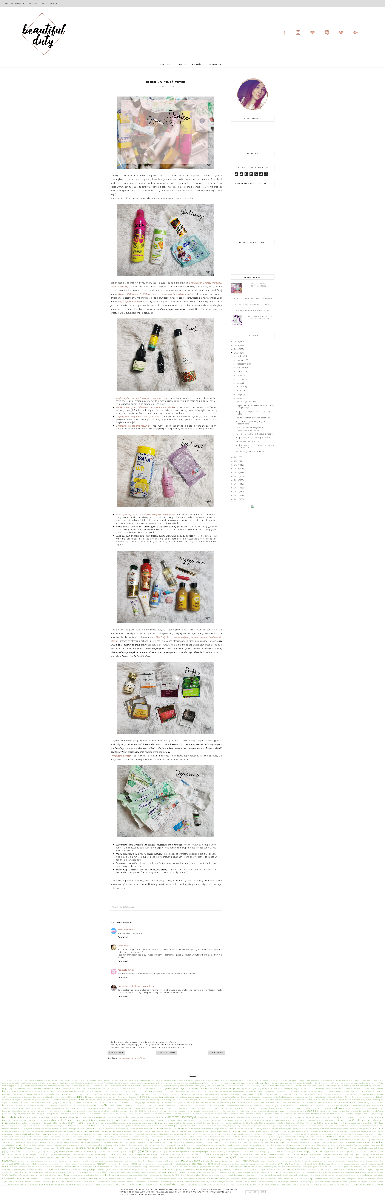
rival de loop (43, 1164)
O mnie (33, 3)
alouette (188, 1080)
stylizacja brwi (377, 1169)
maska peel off (318, 1128)
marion (373, 1125)
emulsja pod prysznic (103, 1102)
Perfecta (309, 1147)
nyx (62, 1139)
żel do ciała (320, 1184)
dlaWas (5, 1100)
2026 (236, 341)
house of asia (17, 1111)
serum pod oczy (133, 1167)
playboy (262, 1152)
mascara (48, 1129)
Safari (205, 1164)
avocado (169, 1083)
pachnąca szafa (197, 1145)
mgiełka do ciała (268, 1131)
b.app (191, 1083)
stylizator (5, 1172)
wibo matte (22, 1182)
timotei (183, 1175)
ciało (363, 1091)
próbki (217, 1157)
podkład (142, 1154)
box (12, 1091)
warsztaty (341, 1179)
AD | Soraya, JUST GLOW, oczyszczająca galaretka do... (255, 446)
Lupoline (103, 1126)
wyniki (344, 1181)
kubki (259, 1120)
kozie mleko (224, 1117)
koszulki (216, 1117)
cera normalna (236, 1091)
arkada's (77, 1083)
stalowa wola (272, 1169)
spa (136, 1169)
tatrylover (44, 1175)
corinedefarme (198, 1094)
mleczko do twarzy (111, 1134)
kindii (294, 1113)
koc (336, 1114)
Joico (53, 1113)
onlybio (318, 1142)
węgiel (4, 1182)
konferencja (99, 1117)
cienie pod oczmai (15, 1094)
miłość (350, 1131)
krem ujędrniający (169, 1120)
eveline (235, 1102)
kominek (82, 1117)
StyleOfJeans (351, 1169)
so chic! (45, 1169)
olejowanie (279, 1142)
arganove (56, 1083)
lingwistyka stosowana (351, 1123)
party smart (345, 1145)
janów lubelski (290, 1111)
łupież (148, 1126)
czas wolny (347, 1094)
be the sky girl (128, 1085)
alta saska (196, 1080)
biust (117, 1088)
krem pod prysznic (134, 1120)
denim (131, 1097)
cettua (267, 1091)
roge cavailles (53, 1164)
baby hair (210, 1083)
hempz (239, 1108)
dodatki (45, 1099)
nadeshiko (73, 1137)
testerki (101, 1175)
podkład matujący (166, 1154)
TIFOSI (178, 1175)
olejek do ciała (112, 1142)
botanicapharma (376, 1088)
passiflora (353, 1145)
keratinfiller (233, 1114)
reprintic (308, 1161)
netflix (294, 1137)
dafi (3, 1097)
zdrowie (162, 1184)
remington (281, 1161)
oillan (380, 1139)
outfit (174, 1145)
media (136, 1131)
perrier (346, 1148)
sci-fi (293, 1164)
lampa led (137, 1123)
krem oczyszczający (103, 1120)
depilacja (154, 1097)
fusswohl (261, 1105)
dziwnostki (297, 1100)
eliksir (27, 1102)
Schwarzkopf (283, 1163)
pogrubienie (243, 1154)
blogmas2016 (185, 1088)
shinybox (247, 1166)
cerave (253, 1091)
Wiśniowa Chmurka (126, 929)
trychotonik (351, 1175)
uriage (94, 1178)
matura (72, 1131)
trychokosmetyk (341, 1175)
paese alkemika (215, 1145)
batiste (66, 1085)
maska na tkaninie (227, 1129)
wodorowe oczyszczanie (206, 1182)
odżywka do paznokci (308, 1139)
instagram (163, 1111)
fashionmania (23, 1105)
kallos (112, 1114)
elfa (13, 1102)
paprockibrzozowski (319, 1145)
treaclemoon (297, 1175)
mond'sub (222, 1134)
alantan (155, 1080)
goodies (34, 1108)
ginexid (333, 1105)
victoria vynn (224, 1179)
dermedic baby (210, 1097)
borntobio (341, 1088)
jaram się (311, 1110)
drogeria (152, 1100)
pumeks (356, 1157)
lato (204, 1123)
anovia (335, 1080)
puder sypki (347, 1157)
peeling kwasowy (220, 1148)
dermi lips (232, 1097)
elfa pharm (19, 1102)
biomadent (36, 1088)
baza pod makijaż (81, 1085)
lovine (79, 1126)
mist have (36, 1134)
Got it (263, 1192)
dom (64, 1099)
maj (166, 1126)
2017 (236, 476)
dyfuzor (189, 1100)
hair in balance (135, 1108)
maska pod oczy (331, 1129)
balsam (260, 1083)
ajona (110, 1080)
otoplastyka (167, 1145)
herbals (261, 1108)
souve (126, 1169)
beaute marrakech (150, 1086)
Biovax (92, 1088)
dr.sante (100, 1100)
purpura (75, 1161)
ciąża (368, 1091)
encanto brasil (117, 1102)
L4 (373, 1120)
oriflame (116, 1145)
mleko (149, 1134)
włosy (108, 1181)
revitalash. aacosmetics (368, 1161)
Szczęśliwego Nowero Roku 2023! (251, 451)
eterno (216, 1102)
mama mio (247, 1126)
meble (131, 1131)
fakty (358, 1102)
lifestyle (316, 1123)
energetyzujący (140, 1102)
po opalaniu (123, 1154)
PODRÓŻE (196, 64)
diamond (341, 1097)
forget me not (218, 1105)
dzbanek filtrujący (215, 1100)
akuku (148, 1080)
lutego (240, 394)
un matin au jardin (63, 1179)
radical (121, 1161)
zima (226, 1184)
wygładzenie (318, 1182)
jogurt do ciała (45, 1114)
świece (351, 1172)
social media (71, 1169)
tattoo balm (53, 1175)
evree (272, 1102)
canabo (117, 1091)
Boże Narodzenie (21, 1091)
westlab (380, 1179)
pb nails (40, 1148)
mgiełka (257, 1131)
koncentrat (89, 1117)
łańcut (136, 1125)
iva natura (227, 1111)
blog (160, 1088)
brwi (58, 1091)
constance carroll (185, 1094)
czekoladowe (356, 1094)
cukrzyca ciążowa (270, 1094)
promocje (170, 1157)
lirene (376, 1122)
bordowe (334, 1088)
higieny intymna (329, 1108)
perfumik (331, 1148)
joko (57, 1114)
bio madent (345, 1086)
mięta (337, 1131)
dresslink (144, 1100)
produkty (136, 1157)
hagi (126, 1108)
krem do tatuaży (368, 1117)
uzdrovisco (162, 1178)
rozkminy (152, 1164)
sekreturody (308, 1164)
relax (268, 1161)
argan (49, 1083)
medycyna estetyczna (173, 1131)
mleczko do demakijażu (78, 1134)
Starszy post (216, 1053)
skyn (364, 1167)
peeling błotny (70, 1148)
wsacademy (269, 1182)
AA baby (51, 1080)
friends (246, 1105)
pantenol (300, 1145)
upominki (83, 1178)
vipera (244, 1178)
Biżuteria (130, 1088)
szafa (153, 1172)
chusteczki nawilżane (345, 1091)
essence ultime (208, 1102)
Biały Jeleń (274, 1085)
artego (89, 1083)
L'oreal (355, 1120)
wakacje (309, 1178)
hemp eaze (232, 1108)
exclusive (287, 1102)
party (338, 1145)
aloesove (180, 1080)
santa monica (237, 1164)
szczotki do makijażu (236, 1172)
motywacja (258, 1134)
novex (12, 1139)
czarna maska (317, 1094)
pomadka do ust (300, 1154)
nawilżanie (240, 1136)
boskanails (350, 1088)
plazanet (276, 1152)
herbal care (253, 1108)
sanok (230, 1164)
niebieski (319, 1137)
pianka (12, 1152)
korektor (162, 1117)
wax (355, 1179)
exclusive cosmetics (299, 1102)
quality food (103, 1161)
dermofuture (256, 1097)
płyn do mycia (27, 1154)
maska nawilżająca (270, 1128)
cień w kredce (40, 1094)
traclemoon (287, 1175)
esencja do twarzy (172, 1102)
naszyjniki (147, 1137)
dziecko (255, 1099)
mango (279, 1126)
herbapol (268, 1108)
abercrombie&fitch (73, 1080)
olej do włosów (57, 1142)
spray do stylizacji (224, 1169)
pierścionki (195, 1152)
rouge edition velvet (114, 1164)
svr (91, 1172)
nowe (17, 1139)
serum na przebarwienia (116, 1167)
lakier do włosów (45, 1123)
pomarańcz (351, 1154)
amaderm (216, 1080)
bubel (68, 1091)
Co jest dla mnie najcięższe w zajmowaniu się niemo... (249, 428)
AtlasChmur (108, 1083)
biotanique (66, 1088)
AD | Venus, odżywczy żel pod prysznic (254, 437)
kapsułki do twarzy (127, 1114)
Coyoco (238, 1094)
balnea (248, 1083)
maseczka (56, 1128)
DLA (358, 1097)
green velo (70, 1108)
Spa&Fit (151, 1169)
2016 (236, 480)
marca (240, 390)
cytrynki (295, 1094)
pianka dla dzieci (22, 1152)
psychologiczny (299, 1157)
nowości (23, 1139)
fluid (150, 1105)
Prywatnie (234, 1157)
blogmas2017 (198, 1088)
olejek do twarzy (161, 1142)
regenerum (248, 1160)
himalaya (340, 1108)
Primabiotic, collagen (121, 755)
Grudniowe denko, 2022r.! (248, 441)
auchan (121, 1083)
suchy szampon (35, 1172)
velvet (170, 1179)
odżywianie (264, 1139)
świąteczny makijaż (326, 1172)
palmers (262, 1145)
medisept (151, 1131)
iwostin (242, 1111)
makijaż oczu (204, 1126)
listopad (12, 1126)
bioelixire (371, 1085)
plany (244, 1152)
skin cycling (322, 1166)
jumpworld (74, 1114)
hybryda (26, 1111)
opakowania (342, 1142)
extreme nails (312, 1102)
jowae (67, 1114)
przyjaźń (280, 1157)
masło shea (30, 1131)
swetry (95, 1172)
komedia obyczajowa (48, 1117)
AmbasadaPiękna (236, 1080)
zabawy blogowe (68, 1184)
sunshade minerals (58, 1172)
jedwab (335, 1111)
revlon (380, 1161)
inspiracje (154, 1111)
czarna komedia (305, 1094)
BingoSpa (335, 1085)
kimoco (276, 1113)
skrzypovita (358, 1167)
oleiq (24, 1142)
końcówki (155, 1117)
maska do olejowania (118, 1129)
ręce (10, 1164)
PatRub (11, 1147)
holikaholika (378, 1108)
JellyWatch (378, 1111)
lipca (239, 375)
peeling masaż (233, 1148)
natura (180, 1137)
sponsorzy (171, 1169)
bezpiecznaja (249, 1086)
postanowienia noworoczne (20, 1157)
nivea (341, 1136)
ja (246, 1111)
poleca (256, 1154)
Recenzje (199, 1160)
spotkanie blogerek (202, 1169)
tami (12, 1175)
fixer (131, 1105)
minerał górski (367, 1131)
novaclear (6, 1139)
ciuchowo (55, 1094)
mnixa (154, 1134)
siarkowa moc (263, 1166)
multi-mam (289, 1134)
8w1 (46, 1080)
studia (326, 1169)
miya (47, 1134)
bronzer (52, 1091)
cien (373, 1091)
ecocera (325, 1099)
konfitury (107, 1117)
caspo (145, 1091)
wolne (225, 1182)
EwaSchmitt (279, 1102)
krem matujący (29, 1120)
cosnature (226, 1094)
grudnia (240, 356)
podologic (176, 1154)
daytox (29, 1097)
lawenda (220, 1123)
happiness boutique (179, 1108)
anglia (291, 1080)
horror (4, 1111)
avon (175, 1083)
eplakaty (153, 1102)
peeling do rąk (113, 1148)
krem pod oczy (119, 1120)
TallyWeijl (6, 1175)
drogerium (171, 1100)
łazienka (142, 1126)
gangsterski (270, 1105)
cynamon (281, 1094)
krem (259, 1117)
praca (53, 1157)
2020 (236, 464)
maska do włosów (185, 1128)
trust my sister (328, 1175)
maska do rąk (132, 1128)
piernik (168, 1152)
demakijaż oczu (95, 1097)
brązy (45, 1091)
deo (149, 1097)
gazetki (286, 1105)
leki (261, 1123)
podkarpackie (134, 1154)
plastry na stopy (252, 1152)
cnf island (130, 1094)
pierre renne (186, 1152)
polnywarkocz (282, 1154)
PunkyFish (363, 1157)
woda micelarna (149, 1182)
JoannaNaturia (33, 1113)
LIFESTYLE (165, 64)
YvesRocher (55, 1184)
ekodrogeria (378, 1099)
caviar (161, 1091)
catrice (151, 1091)
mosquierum (231, 1134)
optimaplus (30, 1145)
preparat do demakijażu (76, 1157)
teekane (74, 1175)
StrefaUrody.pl (314, 1169)
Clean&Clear (79, 1094)
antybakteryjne (345, 1080)
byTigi (105, 1091)
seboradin (299, 1164)
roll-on (67, 1164)
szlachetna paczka (251, 1172)
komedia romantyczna (67, 1117)
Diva (347, 1097)
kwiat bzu (324, 1120)
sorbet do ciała (117, 1169)
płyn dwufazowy (97, 1154)
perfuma (324, 1148)
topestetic (269, 1175)
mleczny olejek (141, 1134)
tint (187, 1175)
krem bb (265, 1117)
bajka (238, 1083)
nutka (48, 1139)
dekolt (51, 1097)
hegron (205, 1108)
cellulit (193, 1091)
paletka (232, 1145)
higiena (304, 1108)
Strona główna (14, 3)
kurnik (298, 1120)
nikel (325, 1137)
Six (304, 1167)
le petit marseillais (231, 1123)
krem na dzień (59, 1120)
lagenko (27, 1123)
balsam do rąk (302, 1083)
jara (304, 1111)
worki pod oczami (250, 1182)
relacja (262, 1161)
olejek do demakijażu (127, 1142)
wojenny (219, 1181)
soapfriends (61, 1169)
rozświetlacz (169, 1164)
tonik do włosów (248, 1175)
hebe (200, 1108)
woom (240, 1182)
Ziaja (172, 1184)
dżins (304, 1100)
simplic (293, 1167)
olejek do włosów (176, 1142)
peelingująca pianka (278, 1148)
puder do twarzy (324, 1157)
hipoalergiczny (357, 1108)
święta (358, 1172)
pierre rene (176, 1151)
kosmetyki (188, 1117)
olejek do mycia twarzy (145, 1142)
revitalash (355, 1161)
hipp (365, 1108)
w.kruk (299, 1179)
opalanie (351, 1142)
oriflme (123, 1145)
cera (206, 1091)
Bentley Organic (226, 1086)
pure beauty (372, 1157)
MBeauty (125, 1131)
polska (290, 1154)
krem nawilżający (87, 1120)
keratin (213, 1114)
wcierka (361, 1179)
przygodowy (272, 1157)
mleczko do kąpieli (96, 1134)
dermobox (247, 1097)
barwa (27, 1085)
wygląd (311, 1182)
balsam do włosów (327, 1083)
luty (108, 1126)
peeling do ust (190, 1148)
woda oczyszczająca (164, 1182)
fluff (146, 1105)
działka (225, 1100)
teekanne (81, 1175)
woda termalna (178, 1182)
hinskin (348, 1108)
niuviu (335, 1137)
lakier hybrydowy (60, 1123)
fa (331, 1102)
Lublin (92, 1125)
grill (98, 1108)
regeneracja (219, 1161)
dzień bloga (274, 1100)
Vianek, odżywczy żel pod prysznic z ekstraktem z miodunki (145, 407)
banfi (4, 1086)
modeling (165, 1134)
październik (31, 1148)
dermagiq (172, 1097)
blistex (154, 1088)
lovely (67, 1125)
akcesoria (117, 1080)
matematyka (43, 1131)
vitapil (294, 1178)
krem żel (180, 1120)
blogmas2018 (211, 1088)
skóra (336, 1166)
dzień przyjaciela (286, 1100)
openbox (378, 1142)
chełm (278, 1091)
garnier (278, 1105)
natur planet (172, 1137)
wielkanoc (46, 1181)
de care (41, 1097)
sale (215, 1164)
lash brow (164, 1123)
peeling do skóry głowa (127, 1148)
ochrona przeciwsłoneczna (118, 1139)
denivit (137, 1097)
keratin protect (222, 1114)
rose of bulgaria (90, 1164)
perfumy (339, 1147)
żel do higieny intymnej (349, 1184)
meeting (208, 1131)
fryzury (252, 1105)
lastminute (191, 1123)
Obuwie (93, 1139)
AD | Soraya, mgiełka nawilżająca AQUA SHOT (254, 412)
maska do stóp (144, 1129)
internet (171, 1111)
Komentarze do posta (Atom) (132, 1058)
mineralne (358, 1131)
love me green (59, 1126)
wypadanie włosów (354, 1182)
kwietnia (241, 386)
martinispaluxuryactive (22, 1128)
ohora (375, 1139)
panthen (308, 1145)
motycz (250, 1134)
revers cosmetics (338, 1161)
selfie (315, 1164)
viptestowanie (253, 1179)
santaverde (247, 1164)
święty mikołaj (367, 1172)
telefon (88, 1175)
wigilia (52, 1182)
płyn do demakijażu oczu (336, 1152)
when (10, 1182)
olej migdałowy (68, 1142)
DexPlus (282, 1097)
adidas (89, 1080)
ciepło (48, 1094)
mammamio (262, 1126)
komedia (18, 1117)
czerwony (365, 1094)
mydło (11, 1136)
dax (25, 1097)
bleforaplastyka (146, 1088)
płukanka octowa (300, 1152)
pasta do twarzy (369, 1145)
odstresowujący (243, 1139)
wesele (373, 1178)
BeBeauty (174, 1085)
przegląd (256, 1157)
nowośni (30, 1139)
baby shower (219, 1083)
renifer (294, 1161)
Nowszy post (116, 1053)
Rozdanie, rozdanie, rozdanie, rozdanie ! (253, 310)
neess (256, 1136)
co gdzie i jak (139, 1094)
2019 (236, 468)
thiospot (165, 1175)
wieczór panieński (34, 1182)
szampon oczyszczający (181, 1172)
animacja (298, 1080)
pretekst (95, 1157)
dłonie (11, 1099)
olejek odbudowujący (205, 1142)
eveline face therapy (247, 1102)
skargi (307, 1167)
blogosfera (235, 1088)
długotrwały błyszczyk (23, 1100)
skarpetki (313, 1167)
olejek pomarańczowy (238, 1142)
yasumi (28, 1184)
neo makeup (275, 1137)
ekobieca (369, 1099)
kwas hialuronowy (308, 1120)
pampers (278, 1145)
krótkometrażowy (235, 1120)
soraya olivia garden (103, 1169)
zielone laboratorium (200, 1184)
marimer (366, 1125)
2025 (236, 345)
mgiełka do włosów (296, 1131)
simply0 (299, 1167)
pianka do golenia (37, 1152)
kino (299, 1113)
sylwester (112, 1172)
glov (355, 1105)
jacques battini (253, 1111)
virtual (262, 1178)
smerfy (22, 1169)
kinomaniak (316, 1113)
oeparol (352, 1139)
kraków (232, 1117)
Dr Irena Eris (84, 1099)
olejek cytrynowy (100, 1142)
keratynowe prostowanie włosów (259, 1113)
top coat (261, 1175)
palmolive (270, 1145)
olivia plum (289, 1142)
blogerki (166, 1088)
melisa (213, 1131)
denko (143, 1096)
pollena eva (271, 1154)
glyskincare (368, 1105)
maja (239, 383)
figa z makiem (87, 1105)
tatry (38, 1175)
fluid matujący (171, 1105)
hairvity (145, 1108)
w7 (304, 1178)
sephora (374, 1164)
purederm (52, 1161)
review (348, 1161)
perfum (317, 1148)
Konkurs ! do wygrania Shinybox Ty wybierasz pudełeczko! (258, 317)
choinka (289, 1091)
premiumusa (60, 1157)
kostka (210, 1117)
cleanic (101, 1094)
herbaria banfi (278, 1108)
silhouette (286, 1167)
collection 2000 (150, 1094)
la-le (10, 1123)
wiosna (58, 1181)
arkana (83, 1083)
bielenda (303, 1085)
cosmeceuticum (210, 1094)
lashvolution (181, 1123)
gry (109, 1108)
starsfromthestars (294, 1169)
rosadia (81, 1164)
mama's (254, 1126)
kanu (117, 1113)
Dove (75, 1099)
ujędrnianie (45, 1179)
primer (119, 1157)
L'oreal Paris (365, 1120)
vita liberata (278, 1178)
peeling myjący (245, 1148)
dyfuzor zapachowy (199, 1100)
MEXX (252, 1131)
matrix (66, 1131)
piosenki (216, 1152)
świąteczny (313, 1172)
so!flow (52, 1169)
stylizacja (367, 1169)
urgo (90, 1178)
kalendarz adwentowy (100, 1113)
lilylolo (321, 1123)
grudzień (103, 1108)
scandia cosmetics (269, 1164)
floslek (142, 1105)
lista (381, 1123)
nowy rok (37, 1139)
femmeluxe (61, 1105)
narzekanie (138, 1137)
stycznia (241, 398)
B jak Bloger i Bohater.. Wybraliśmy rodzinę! (253, 299)
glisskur (344, 1105)
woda (128, 1181)
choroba (296, 1091)
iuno (220, 1111)
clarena (64, 1094)
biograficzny (7, 1088)
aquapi (38, 1083)
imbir (74, 1111)
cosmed (219, 1094)
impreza (80, 1111)
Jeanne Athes (322, 1111)
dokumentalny (55, 1099)
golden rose (11, 1108)
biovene (99, 1088)
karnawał (138, 1114)
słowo (4, 1169)
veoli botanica (189, 1179)
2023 (236, 352)
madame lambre (158, 1126)
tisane (192, 1175)
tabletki (377, 1172)
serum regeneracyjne (147, 1167)
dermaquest (189, 1097)
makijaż (195, 1125)
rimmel (15, 1163)
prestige (88, 1157)
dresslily (138, 1100)
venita (174, 1179)
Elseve (32, 1102)
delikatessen (71, 1097)
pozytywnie (45, 1157)
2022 (236, 457)
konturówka (146, 1117)
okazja (4, 1142)
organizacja (99, 1145)
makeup (172, 1125)
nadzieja (81, 1137)
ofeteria (358, 1139)
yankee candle (19, 1184)
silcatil (279, 1167)
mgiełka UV (308, 1131)
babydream (230, 1083)
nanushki (104, 1137)
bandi (368, 1083)
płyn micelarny (111, 1154)
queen (111, 1161)
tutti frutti (6, 1178)
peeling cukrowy (83, 1147)
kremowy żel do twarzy (208, 1120)
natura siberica (190, 1136)
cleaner (87, 1094)
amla (254, 1080)
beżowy (257, 1086)
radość (131, 1161)
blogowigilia (245, 1088)
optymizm (39, 1145)
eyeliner (321, 1102)
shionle (254, 1167)
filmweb (101, 1105)
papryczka (332, 1145)
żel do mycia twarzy (368, 1184)
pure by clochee (31, 1161)
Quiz (116, 1161)
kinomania (306, 1113)
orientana (108, 1145)
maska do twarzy (158, 1128)
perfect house (299, 1148)
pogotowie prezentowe (229, 1154)
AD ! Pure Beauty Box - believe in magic (254, 433)
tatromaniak (30, 1175)
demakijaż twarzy (110, 1097)
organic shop (53, 1145)
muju (283, 1134)
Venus (181, 1178)
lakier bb (34, 1123)
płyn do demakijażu (316, 1151)
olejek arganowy (86, 1142)
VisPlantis (269, 1178)
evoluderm (265, 1102)
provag (211, 1157)
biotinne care (84, 1088)
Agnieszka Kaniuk (126, 970)
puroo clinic (66, 1161)
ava (131, 1083)
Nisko (329, 1136)
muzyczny (332, 1134)
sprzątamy (262, 1169)
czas (340, 1094)
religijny (273, 1161)
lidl (298, 1123)
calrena (111, 1091)
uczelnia (33, 1178)
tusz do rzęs (371, 1175)
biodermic (362, 1085)
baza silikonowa (95, 1086)
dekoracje (58, 1097)
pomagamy (343, 1154)
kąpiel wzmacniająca (181, 1114)
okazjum (11, 1142)
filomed (112, 1105)
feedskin (33, 1105)
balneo (254, 1083)
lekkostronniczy (270, 1123)
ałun (210, 1080)
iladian (68, 1111)
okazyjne (18, 1142)
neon (283, 1137)
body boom (288, 1088)
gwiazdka (120, 1108)
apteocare (31, 1083)
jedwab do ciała (345, 1111)
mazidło (119, 1131)
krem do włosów (15, 1120)
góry (55, 1108)
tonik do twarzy (235, 1175)
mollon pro (197, 1134)
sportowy (179, 1169)
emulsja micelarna (87, 1102)
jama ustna (279, 1111)
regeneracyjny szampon (233, 1161)
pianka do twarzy (87, 1151)
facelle (352, 1102)
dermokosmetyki (268, 1097)
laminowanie (128, 1123)
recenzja (187, 1160)
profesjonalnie (146, 1157)
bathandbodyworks (55, 1086)
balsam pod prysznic (342, 1083)
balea (243, 1083)
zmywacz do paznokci (255, 1184)
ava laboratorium (140, 1083)
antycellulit (355, 1080)
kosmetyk (173, 1117)
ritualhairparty (25, 1164)
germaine (325, 1105)
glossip (351, 1105)
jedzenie (370, 1111)
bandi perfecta (377, 1083)
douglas (69, 1099)
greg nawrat (91, 1108)
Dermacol (163, 1097)
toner (214, 1175)
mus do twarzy (300, 1134)
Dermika (240, 1097)
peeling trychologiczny (260, 1148)
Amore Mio (261, 1080)
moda (160, 1134)
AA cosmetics (60, 1080)
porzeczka (371, 1154)
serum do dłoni (26, 1167)
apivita (11, 1083)
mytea (38, 1137)
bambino (354, 1083)
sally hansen (222, 1164)
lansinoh (151, 1123)
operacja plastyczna (10, 1145)
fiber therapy (77, 1105)
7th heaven (39, 1080)
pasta (360, 1145)
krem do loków (321, 1117)
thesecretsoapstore (155, 1175)
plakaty (222, 1152)
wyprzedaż (366, 1182)
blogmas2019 (223, 1088)
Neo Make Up (264, 1136)
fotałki (240, 1105)
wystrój (373, 1182)
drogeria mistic (161, 1100)
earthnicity (311, 1100)
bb (104, 1086)
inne (125, 1111)
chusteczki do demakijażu (327, 1091)
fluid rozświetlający (184, 1105)
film (95, 1105)
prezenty (103, 1157)
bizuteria (122, 1088)
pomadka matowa (315, 1154)
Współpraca (49, 3)
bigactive (321, 1086)
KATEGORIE (216, 64)
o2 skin (80, 1139)
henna (245, 1108)
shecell (225, 1166)
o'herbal (68, 1139)
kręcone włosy (223, 1120)
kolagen (358, 1113)
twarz (17, 1178)
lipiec (370, 1123)
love (52, 1125)
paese (206, 1145)
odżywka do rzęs (323, 1139)
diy (350, 1097)
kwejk (318, 1120)
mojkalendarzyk (180, 1134)
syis (99, 1172)
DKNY (354, 1097)
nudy (44, 1139)
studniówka (334, 1169)
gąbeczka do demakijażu (299, 1105)
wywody (380, 1182)
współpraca (288, 1182)
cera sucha (246, 1091)
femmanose (52, 1105)
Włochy (102, 1182)
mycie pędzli (371, 1134)
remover (289, 1161)
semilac (331, 1164)
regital (257, 1161)
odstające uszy (231, 1139)
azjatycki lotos (182, 1083)
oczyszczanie (161, 1139)
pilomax (208, 1151)
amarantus (225, 1080)
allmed (168, 1080)
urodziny (129, 1178)
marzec (36, 1129)
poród (364, 1154)
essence (199, 1102)
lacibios (21, 1123)
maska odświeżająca (304, 1129)
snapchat (38, 1169)
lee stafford (255, 1123)
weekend (367, 1179)
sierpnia (241, 371)
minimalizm (378, 1131)
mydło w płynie (20, 1137)
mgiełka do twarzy (281, 1131)
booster (327, 1088)
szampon (166, 1172)
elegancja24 (6, 1102)
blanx (137, 1088)
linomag (364, 1123)
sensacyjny (357, 1164)
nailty (87, 1137)
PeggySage (290, 1148)
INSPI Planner (144, 1111)
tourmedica (278, 1175)
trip (312, 1175)
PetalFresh (354, 1148)
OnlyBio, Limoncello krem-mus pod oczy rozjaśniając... (255, 406)
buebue (88, 1091)
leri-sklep (285, 1123)
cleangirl (94, 1094)
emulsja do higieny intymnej (53, 1102)
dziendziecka (264, 1100)
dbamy (35, 1097)
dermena (219, 1097)
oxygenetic (181, 1145)
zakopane (117, 1184)
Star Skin (281, 1169)
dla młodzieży (377, 1097)
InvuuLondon (195, 1111)
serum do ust (85, 1167)
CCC (166, 1091)
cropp (244, 1094)
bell (218, 1085)
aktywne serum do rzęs (136, 1080)
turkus (362, 1175)
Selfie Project (322, 1164)
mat (36, 1131)
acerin (83, 1080)
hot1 (10, 1111)
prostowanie (196, 1157)
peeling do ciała (99, 1147)
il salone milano (58, 1111)
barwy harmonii (37, 1086)
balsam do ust (314, 1083)
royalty (125, 1164)
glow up (360, 1105)
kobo (332, 1113)
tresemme (306, 1175)
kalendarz (87, 1114)
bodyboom (311, 1088)
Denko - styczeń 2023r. (246, 401)
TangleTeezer (19, 1175)
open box (369, 1142)
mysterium (31, 1136)
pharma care (369, 1148)
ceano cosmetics (177, 1091)
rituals (35, 1163)
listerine (5, 1126)
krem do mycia (332, 1117)
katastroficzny (148, 1114)
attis (115, 1083)
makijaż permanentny (218, 1126)
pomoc (359, 1154)
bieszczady (312, 1085)
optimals (21, 1145)
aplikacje (18, 1083)
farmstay (14, 1105)
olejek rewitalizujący (255, 1142)
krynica (253, 1120)
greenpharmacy (80, 1108)
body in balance (300, 1088)
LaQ (157, 1122)
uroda (100, 1179)
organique (90, 1145)
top (256, 1175)
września (241, 367)
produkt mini (128, 1157)
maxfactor (89, 1131)
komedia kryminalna (31, 1117)
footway (210, 1105)
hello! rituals (213, 1108)
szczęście (204, 1172)
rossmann (101, 1163)
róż (176, 1164)
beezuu (213, 1086)
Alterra (204, 1080)
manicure (296, 1125)
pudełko (309, 1157)
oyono (188, 1145)
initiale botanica (116, 1111)
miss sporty (16, 1134)
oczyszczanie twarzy (178, 1139)
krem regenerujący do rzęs (151, 1120)
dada (381, 1094)
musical (309, 1134)
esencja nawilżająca (187, 1102)
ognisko (364, 1139)
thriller (172, 1175)
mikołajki (343, 1131)
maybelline (110, 1131)
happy (190, 1108)
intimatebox (180, 1111)
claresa (71, 1094)
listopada (241, 360)
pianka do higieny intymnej (55, 1152)
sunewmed (46, 1172)
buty (100, 1091)
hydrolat (40, 1111)
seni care (343, 1164)
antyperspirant (366, 1080)
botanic (357, 1088)
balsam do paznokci (288, 1083)
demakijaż (81, 1096)
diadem (325, 1097)
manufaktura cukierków (345, 1126)
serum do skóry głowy (55, 1167)
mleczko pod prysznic (127, 1134)
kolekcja (380, 1114)
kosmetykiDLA (202, 1117)
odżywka (273, 1139)
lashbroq (172, 1123)
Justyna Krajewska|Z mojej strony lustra (136, 986)
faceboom (344, 1102)
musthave (324, 1134)
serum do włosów (98, 1166)
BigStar (328, 1086)
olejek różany (269, 1142)
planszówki (236, 1152)
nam (92, 1137)
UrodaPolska (120, 1179)
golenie (28, 1108)
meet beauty (187, 1131)
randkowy (138, 1161)
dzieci (238, 1100)
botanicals (365, 1088)
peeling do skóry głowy (145, 1148)
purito (58, 1161)
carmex (139, 1091)
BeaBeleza (138, 1085)
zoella (284, 1184)
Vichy (216, 1178)
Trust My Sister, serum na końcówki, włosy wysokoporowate (145, 514)
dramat (115, 1099)
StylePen (359, 1169)
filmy (106, 1105)
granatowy (61, 1108)
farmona (6, 1105)
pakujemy (225, 1145)
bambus (362, 1083)
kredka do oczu (250, 1117)
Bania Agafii (19, 1086)
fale (361, 1102)
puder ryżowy (337, 1157)
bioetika (380, 1086)
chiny (283, 1091)
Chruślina (303, 1091)
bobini (280, 1088)
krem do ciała (298, 1117)
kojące (343, 1114)
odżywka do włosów (339, 1139)
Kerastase (206, 1114)
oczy (152, 1139)
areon (44, 1083)
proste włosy (186, 1157)
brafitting (32, 1091)
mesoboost (245, 1131)
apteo (24, 1083)
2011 (236, 499)
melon (230, 1131)
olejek (77, 1142)
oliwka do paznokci (307, 1142)
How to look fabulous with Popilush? (253, 417)
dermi (225, 1097)
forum (235, 1105)
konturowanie (136, 1117)
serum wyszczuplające (194, 1167)
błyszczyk (268, 1088)
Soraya (92, 1169)
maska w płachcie (374, 1128)
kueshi (271, 1120)
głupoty (376, 1105)
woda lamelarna (136, 1182)
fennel (69, 1105)
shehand (238, 1166)
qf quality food (92, 1161)
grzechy (113, 1108)
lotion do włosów (39, 1126)
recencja (177, 1161)
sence (337, 1164)
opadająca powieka (330, 1142)
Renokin (301, 1161)
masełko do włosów (85, 1129)
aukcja (126, 1083)
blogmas (174, 1088)
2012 (236, 495)
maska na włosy (255, 1128)
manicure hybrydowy (309, 1126)
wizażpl (96, 1182)
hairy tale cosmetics (156, 1108)
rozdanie (132, 1163)
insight (130, 1111)
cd (169, 1091)
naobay (111, 1137)
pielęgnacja (140, 1151)
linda (341, 1123)
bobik (275, 1088)
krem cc (272, 1117)
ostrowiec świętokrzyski (154, 1145)
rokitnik (62, 1164)
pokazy (251, 1154)
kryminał (246, 1120)
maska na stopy (212, 1128)
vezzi (204, 1179)
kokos (352, 1114)
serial (380, 1164)
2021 (236, 461)
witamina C (78, 1182)
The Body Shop (112, 1175)
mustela (316, 1134)
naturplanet (229, 1137)
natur (154, 1137)
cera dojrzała (213, 1091)
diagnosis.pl (332, 1097)
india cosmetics (90, 1111)
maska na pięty (200, 1129)
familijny (367, 1102)
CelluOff (200, 1091)
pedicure (47, 1148)
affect (100, 1080)
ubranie (26, 1178)
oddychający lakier (218, 1139)
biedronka (284, 1086)
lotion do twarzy (25, 1125)
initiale (106, 1111)
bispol (111, 1088)
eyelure (327, 1102)
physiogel (5, 1152)
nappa (131, 1137)
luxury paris (115, 1126)
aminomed (248, 1080)
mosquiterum (242, 1134)
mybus (362, 1134)
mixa (42, 1134)
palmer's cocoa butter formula (247, 1145)
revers (329, 1161)
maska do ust (171, 1129)
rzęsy (199, 1163)
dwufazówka (180, 1100)
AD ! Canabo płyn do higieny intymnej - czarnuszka (254, 422)
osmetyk (141, 1145)
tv (12, 1178)
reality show (168, 1161)
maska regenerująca (345, 1129)
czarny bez (334, 1094)
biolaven (22, 1088)
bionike (45, 1088)
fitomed (126, 1105)
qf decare (82, 1161)
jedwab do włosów (360, 1111)
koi (339, 1114)
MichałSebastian (327, 1131)
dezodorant (291, 1097)
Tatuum (67, 1175)
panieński (286, 1145)
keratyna (242, 1113)
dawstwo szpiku (17, 1097)
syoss (149, 1172)
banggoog (10, 1086)
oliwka (296, 1142)
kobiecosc (326, 1114)
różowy (185, 1164)
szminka (263, 1172)
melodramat (222, 1131)
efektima (356, 1099)
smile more (30, 1169)
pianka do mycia (73, 1151)
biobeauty (354, 1086)
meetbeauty (198, 1131)
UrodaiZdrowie (109, 1178)
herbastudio (288, 1108)
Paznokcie (21, 1147)
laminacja (118, 1123)
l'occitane (348, 1120)
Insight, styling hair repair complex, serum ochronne (142, 398)
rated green (158, 1161)
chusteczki (312, 1091)
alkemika (162, 1080)
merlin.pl (237, 1131)
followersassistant (199, 1105)
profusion (155, 1157)
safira (210, 1163)
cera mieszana (224, 1091)
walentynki (318, 1178)
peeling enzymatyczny (205, 1148)
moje (171, 1134)
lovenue (73, 1126)
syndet (137, 1172)
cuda (249, 1094)
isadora (205, 1111)
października (243, 363)
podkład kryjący (153, 1154)
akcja (124, 1080)
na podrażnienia (48, 1137)
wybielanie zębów (300, 1181)
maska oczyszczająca (287, 1128)
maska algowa (104, 1129)
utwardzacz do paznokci (148, 1179)
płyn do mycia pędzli (41, 1154)
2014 (236, 487)
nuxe (58, 1139)
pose (377, 1154)
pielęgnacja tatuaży (157, 1152)
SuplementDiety (83, 1172)
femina (45, 1105)
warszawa (332, 1179)
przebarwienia (246, 1157)
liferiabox (308, 1123)
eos (148, 1102)
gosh (39, 1108)
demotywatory (123, 1097)
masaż (41, 1129)
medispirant (160, 1131)
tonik (226, 1175)
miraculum (6, 1134)
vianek (210, 1178)
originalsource (132, 1145)
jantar (299, 1111)
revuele (5, 1164)
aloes (174, 1080)
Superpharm (71, 1172)
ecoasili (319, 1100)
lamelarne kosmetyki (106, 1123)
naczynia (65, 1137)
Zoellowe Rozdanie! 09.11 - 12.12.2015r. (258, 285)
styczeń (342, 1169)
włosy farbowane (118, 1182)
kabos (81, 1114)
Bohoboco (320, 1088)
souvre (131, 1169)
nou (381, 1136)
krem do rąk (344, 1117)
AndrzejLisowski (282, 1080)
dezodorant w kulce (304, 1097)
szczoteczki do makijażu (217, 1172)
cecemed (186, 1091)
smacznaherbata (13, 1169)
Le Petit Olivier (245, 1123)
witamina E (87, 1182)
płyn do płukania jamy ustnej (78, 1154)
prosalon (177, 1157)
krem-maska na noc (191, 1120)
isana (210, 1111)
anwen (375, 1080)
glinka (338, 1105)
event (258, 1102)
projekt (162, 1157)
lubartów (85, 1126)
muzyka (340, 1134)
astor (101, 1083)
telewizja (94, 1175)
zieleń (183, 1184)
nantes (97, 1137)
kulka (277, 1120)
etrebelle (223, 1102)
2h (29, 1080)
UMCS (53, 1179)
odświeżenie (254, 1139)
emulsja (38, 1102)
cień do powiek (29, 1094)
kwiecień (332, 1120)
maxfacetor (80, 1131)
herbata (297, 1108)
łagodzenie (129, 1126)
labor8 (14, 1123)
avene (163, 1083)
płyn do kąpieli (15, 1154)
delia (64, 1097)
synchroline (130, 1172)
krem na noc (73, 1120)
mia (314, 1131)
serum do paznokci (39, 1167)
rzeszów (192, 1163)
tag (381, 1172)
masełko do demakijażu (69, 1129)
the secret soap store (128, 1175)
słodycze (380, 1167)
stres (321, 1169)
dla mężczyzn (365, 1097)
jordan (61, 1114)
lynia (122, 1126)
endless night (129, 1102)
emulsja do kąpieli (73, 1102)
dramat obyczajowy (126, 1100)
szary (198, 1172)
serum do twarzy (71, 1166)
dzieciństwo (246, 1100)
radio (127, 1161)
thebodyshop (142, 1175)
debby (47, 1097)
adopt (94, 1080)
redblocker (209, 1161)
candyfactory (126, 1091)
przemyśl (263, 1157)
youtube (35, 1184)
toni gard (219, 1175)
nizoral (368, 1136)
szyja (269, 1172)
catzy (157, 1091)
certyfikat (260, 1091)
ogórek (370, 1139)
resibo (314, 1161)
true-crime (319, 1175)
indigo (100, 1111)
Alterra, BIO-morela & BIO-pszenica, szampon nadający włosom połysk (155, 294)
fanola (373, 1102)
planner (229, 1152)
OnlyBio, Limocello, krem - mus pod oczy (137, 416)
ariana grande (67, 1083)
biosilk (50, 1088)
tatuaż (60, 1175)
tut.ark (380, 1175)
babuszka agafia (199, 1083)
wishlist (65, 1182)
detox (276, 1097)
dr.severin (107, 1100)
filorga (117, 1105)
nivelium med (359, 1137)
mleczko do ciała (61, 1134)
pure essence (42, 1161)
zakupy (125, 1184)
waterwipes (349, 1179)
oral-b (45, 1145)
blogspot (261, 1088)
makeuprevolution (183, 1126)
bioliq (29, 1088)
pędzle (360, 1148)
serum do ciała (14, 1167)
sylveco (104, 1172)
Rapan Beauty (148, 1161)
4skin (32, 1080)
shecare (219, 1166)
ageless (105, 1080)
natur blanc (161, 1137)
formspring (229, 1105)
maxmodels (99, 1131)
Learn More (251, 1192)
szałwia (159, 1172)
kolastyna (366, 1113)
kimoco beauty (285, 1113)
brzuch (63, 1091)
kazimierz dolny (160, 1114)
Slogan (373, 1167)
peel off (53, 1148)
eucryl (229, 1102)
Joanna (23, 1113)
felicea (39, 1105)
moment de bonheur (209, 1134)
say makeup (257, 1164)
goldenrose (20, 1108)
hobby (370, 1108)
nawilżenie (249, 1136)
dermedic (199, 1097)
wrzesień (260, 1182)
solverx (79, 1169)
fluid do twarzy (159, 1105)
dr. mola (93, 1100)
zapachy (139, 1184)
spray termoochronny (241, 1169)
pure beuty (19, 1161)
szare (193, 1172)
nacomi (58, 1136)
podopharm (185, 1154)
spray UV (254, 1169)
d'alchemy (374, 1094)
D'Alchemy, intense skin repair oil (133, 425)
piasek (129, 1152)
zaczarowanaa (124, 945)
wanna (325, 1179)
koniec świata (117, 1117)
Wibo (15, 1181)
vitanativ (287, 1179)
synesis (143, 1172)
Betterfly (236, 1086)
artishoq (95, 1083)
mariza (380, 1125)
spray (214, 1169)
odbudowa (206, 1139)
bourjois (6, 1091)
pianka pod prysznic (118, 1152)
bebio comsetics (186, 1085)
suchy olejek (23, 1172)
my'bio (346, 1134)
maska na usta (241, 1128)
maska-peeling (7, 1131)
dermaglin (180, 1097)
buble (73, 1091)
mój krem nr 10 (268, 1134)
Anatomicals (270, 1080)
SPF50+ (162, 1169)
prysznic (224, 1157)
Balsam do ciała (272, 1083)
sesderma (207, 1166)
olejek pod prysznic (222, 1142)
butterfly (94, 1091)
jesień (17, 1113)
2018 (236, 472)
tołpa (198, 1175)
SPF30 (156, 1169)
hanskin (168, 1108)
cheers (272, 1091)
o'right (73, 1139)
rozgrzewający (143, 1164)
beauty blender (163, 1086)
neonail (288, 1136)
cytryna (288, 1094)
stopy (305, 1169)
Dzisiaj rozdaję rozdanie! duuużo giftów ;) (253, 304)
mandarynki (271, 1126)
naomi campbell (121, 1136)
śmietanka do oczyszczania (293, 1172)
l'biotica (339, 1120)
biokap (15, 1088)
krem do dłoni (310, 1117)
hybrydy (33, 1111)
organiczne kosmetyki (77, 1145)
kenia (192, 1113)
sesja (214, 1166)
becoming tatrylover (202, 1085)
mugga (277, 1134)
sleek (368, 1167)
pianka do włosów (102, 1151)
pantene (293, 1145)
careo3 (133, 1091)
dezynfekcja (317, 1097)
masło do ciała (20, 1131)
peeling (60, 1147)
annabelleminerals (325, 1080)
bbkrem (118, 1086)
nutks (54, 1139)
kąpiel (169, 1113)
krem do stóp (355, 1117)
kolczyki (373, 1114)
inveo (187, 1111)
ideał (50, 1111)
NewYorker (311, 1137)
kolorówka (8, 1117)
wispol (70, 1182)
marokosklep (7, 1128)
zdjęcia (155, 1184)
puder (314, 1157)
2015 (236, 483)
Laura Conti (211, 1123)
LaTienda (199, 1123)
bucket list (80, 1091)
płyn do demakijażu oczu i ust (358, 1152)
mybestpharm (354, 1134)
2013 (236, 491)
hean (195, 1108)
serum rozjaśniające (163, 1167)
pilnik (202, 1152)
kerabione (198, 1114)
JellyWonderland (8, 1114)
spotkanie (187, 1169)
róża (180, 1164)
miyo (52, 1134)
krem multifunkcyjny (44, 1120)
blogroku (254, 1088)
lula (97, 1126)
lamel (95, 1123)
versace (199, 1178)
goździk (50, 1108)
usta (136, 1178)
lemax (278, 1123)
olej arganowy (44, 1142)
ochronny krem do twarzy (139, 1139)
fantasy (380, 1102)
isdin (216, 1111)
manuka (358, 1126)
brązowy (40, 1091)
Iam (46, 1111)
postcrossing (36, 1157)
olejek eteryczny (191, 1142)
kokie (348, 1114)
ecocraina (332, 1100)
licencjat (292, 1123)
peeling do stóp (161, 1148)
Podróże (194, 1154)
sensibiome (366, 1164)
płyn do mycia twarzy (58, 1154)
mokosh (189, 1134)
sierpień (272, 1166)
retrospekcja (321, 1161)
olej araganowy (32, 1142)
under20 (75, 1179)
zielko (188, 1184)
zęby (168, 1184)
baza (71, 1085)
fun (256, 1105)
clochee (122, 1094)
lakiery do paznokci (77, 1122)
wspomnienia (279, 1182)
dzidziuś (232, 1100)
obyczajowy (102, 1139)
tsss (358, 1175)
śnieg (307, 1172)
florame (136, 1105)
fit (121, 1105)
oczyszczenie (195, 1139)
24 (26, 1080)
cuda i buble (257, 1094)
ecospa (339, 1100)
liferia (302, 1123)
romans (74, 1164)
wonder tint (233, 1182)
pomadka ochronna (330, 1154)
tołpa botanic (206, 1175)
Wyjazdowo (336, 1181)
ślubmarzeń (276, 1172)
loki (17, 1126)
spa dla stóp (142, 1169)
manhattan (287, 1125)
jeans (330, 1111)
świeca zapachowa (341, 1172)
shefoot (231, 1166)
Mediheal (143, 1131)
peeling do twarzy (175, 1147)
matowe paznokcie (55, 1131)
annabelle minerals (309, 1080)
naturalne (209, 1137)
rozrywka (160, 1164)
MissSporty (27, 1134)
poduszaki (216, 1154)
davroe (8, 1097)
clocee (116, 1094)
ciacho (357, 1091)
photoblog (379, 1148)
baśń (46, 1086)
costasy (233, 1094)
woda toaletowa (191, 1182)
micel (318, 1131)
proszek (205, 1157)
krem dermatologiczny (283, 1117)
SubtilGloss (14, 1172)
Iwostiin (235, 1111)
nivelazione (348, 1136)
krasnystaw (240, 1117)
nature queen (218, 1137)
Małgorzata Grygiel (235, 1126)
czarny (326, 1094)
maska (96, 1128)
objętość (86, 1139)
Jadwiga (263, 1111)
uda (38, 1179)
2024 (236, 349)
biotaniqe (58, 1088)
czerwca (241, 379)
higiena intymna (314, 1108)
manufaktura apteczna (327, 1126)
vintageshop (234, 1179)
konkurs (126, 1117)
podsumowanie (205, 1154)
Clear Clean (109, 1094)
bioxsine (105, 1088)
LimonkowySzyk (331, 1123)
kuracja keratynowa (287, 1120)
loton (48, 1126)
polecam (263, 1154)
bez (241, 1086)
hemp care (223, 1108)
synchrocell (121, 1172)
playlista (269, 1152)
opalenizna (359, 1142)
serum (5, 1166)
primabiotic (112, 1157)
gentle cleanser (315, 1105)
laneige (144, 1123)
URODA (182, 64)
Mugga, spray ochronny (129, 301)
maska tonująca (359, 1129)
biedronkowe (293, 1085)
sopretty (85, 1169)
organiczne (63, 1145)
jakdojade (270, 1111)
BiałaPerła (265, 1085)
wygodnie (327, 1182)
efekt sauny (346, 1100)
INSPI (136, 1111)
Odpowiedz (123, 937)
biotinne (75, 1088)
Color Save (161, 1094)
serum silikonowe (178, 1167)
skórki (351, 1167)
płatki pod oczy (286, 1151)
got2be (44, 1108)
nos (377, 1137)
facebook (336, 1102)
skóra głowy (343, 1166)
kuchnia (265, 1120)
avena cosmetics (153, 1083)
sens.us (350, 1164)
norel (374, 1136)
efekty (362, 1100)
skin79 (330, 1166)
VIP (240, 1179)
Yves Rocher (45, 1184)
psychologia (289, 1157)
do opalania (36, 1100)
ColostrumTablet (171, 1094)
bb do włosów (110, 1086)
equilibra (161, 1102)
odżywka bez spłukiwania (288, 1139)
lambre (89, 1123)
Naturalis (200, 1137)
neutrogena (302, 1136)
